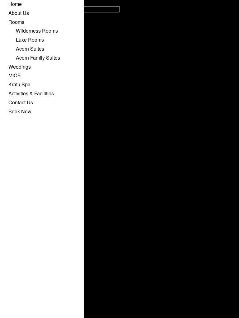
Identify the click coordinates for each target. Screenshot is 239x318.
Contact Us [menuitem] (20, 102)
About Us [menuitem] (18, 12)
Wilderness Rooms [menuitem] (37, 30)
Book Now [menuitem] (19, 111)
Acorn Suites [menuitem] (30, 48)
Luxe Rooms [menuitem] (30, 39)
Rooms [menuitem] (16, 21)
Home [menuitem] (15, 3)
